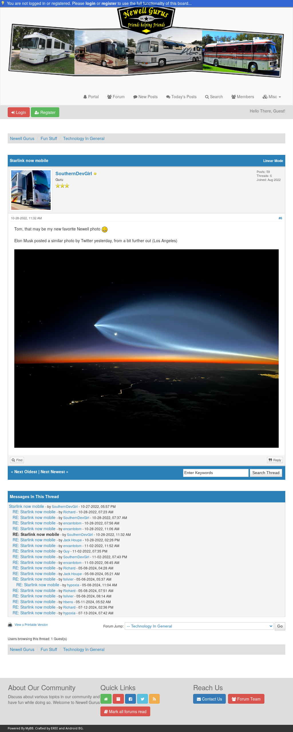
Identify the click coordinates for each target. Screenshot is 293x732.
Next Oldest (25, 471)
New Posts (147, 96)
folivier (68, 579)
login (91, 3)
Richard (69, 511)
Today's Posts (183, 96)
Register (47, 112)
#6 (280, 218)
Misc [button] (273, 96)
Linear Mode (273, 160)
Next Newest (53, 471)
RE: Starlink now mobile (34, 511)
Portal (93, 96)
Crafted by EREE (46, 728)
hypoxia (73, 584)
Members (245, 96)
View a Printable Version (31, 624)
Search (216, 96)
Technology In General (83, 138)
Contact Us (211, 699)
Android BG (74, 728)
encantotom (72, 522)
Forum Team (248, 699)
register (109, 3)
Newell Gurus (22, 138)
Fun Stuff (49, 138)
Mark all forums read (127, 711)
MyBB (29, 728)
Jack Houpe (72, 539)
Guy (66, 550)
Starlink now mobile (26, 506)
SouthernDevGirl (74, 173)
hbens (68, 601)
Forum (118, 96)
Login (20, 112)
